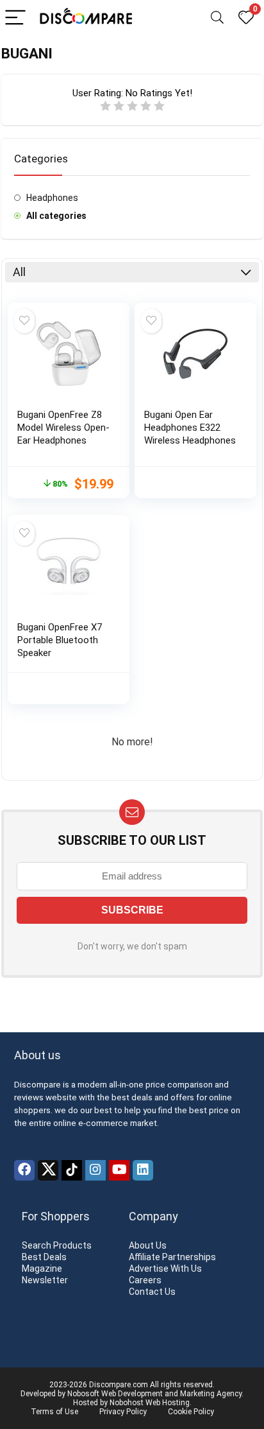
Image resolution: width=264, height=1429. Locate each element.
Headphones (52, 198)
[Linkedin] (143, 1170)
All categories (56, 216)
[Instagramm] (95, 1170)
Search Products (57, 1245)
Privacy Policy (123, 1411)
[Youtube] (119, 1170)
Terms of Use (54, 1411)
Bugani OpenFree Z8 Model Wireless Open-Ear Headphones (63, 427)
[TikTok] (72, 1170)
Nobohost (127, 1402)
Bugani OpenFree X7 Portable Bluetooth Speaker (59, 640)
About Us (148, 1245)
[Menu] (15, 18)
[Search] (217, 18)
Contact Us (152, 1291)
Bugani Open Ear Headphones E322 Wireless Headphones (190, 427)
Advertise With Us (165, 1268)
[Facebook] (24, 1170)
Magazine (42, 1268)
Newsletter (45, 1280)
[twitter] (48, 1170)
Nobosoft (83, 1393)
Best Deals (44, 1257)
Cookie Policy (191, 1411)
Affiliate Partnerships (172, 1257)
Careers (145, 1280)
